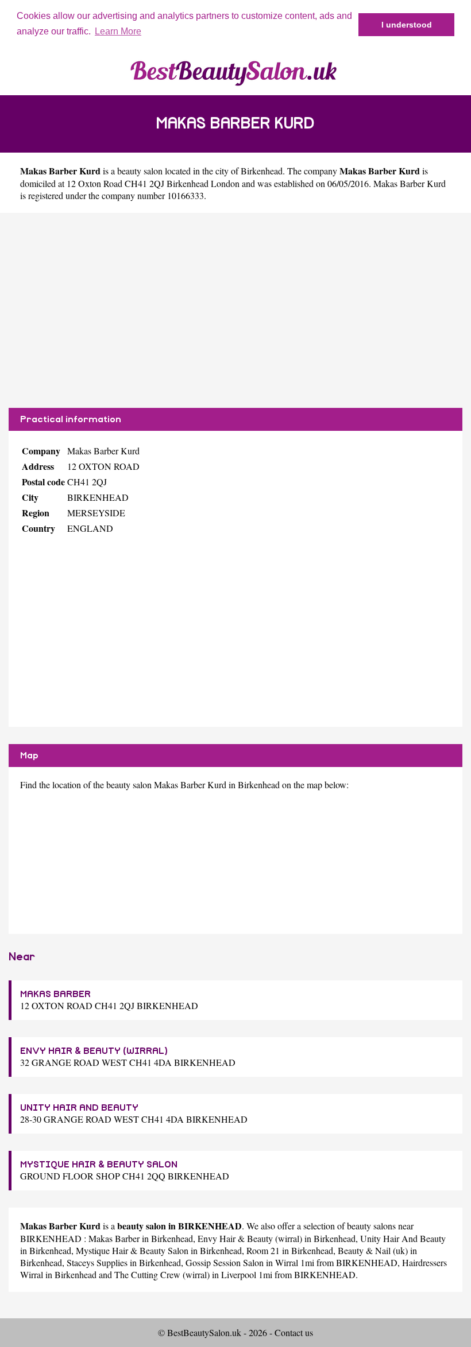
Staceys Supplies (97, 1262)
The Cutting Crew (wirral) (162, 1274)
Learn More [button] (118, 31)
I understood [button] (406, 24)
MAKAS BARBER (55, 994)
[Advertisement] (235, 310)
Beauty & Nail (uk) (373, 1250)
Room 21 (263, 1250)
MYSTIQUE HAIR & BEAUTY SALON (98, 1164)
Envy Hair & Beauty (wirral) (250, 1238)
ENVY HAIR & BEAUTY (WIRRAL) (94, 1051)
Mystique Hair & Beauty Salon (132, 1250)
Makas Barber (114, 1238)
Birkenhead (262, 171)
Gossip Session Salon (225, 1262)
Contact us (294, 1332)
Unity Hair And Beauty (403, 1238)
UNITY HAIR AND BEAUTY (79, 1107)
